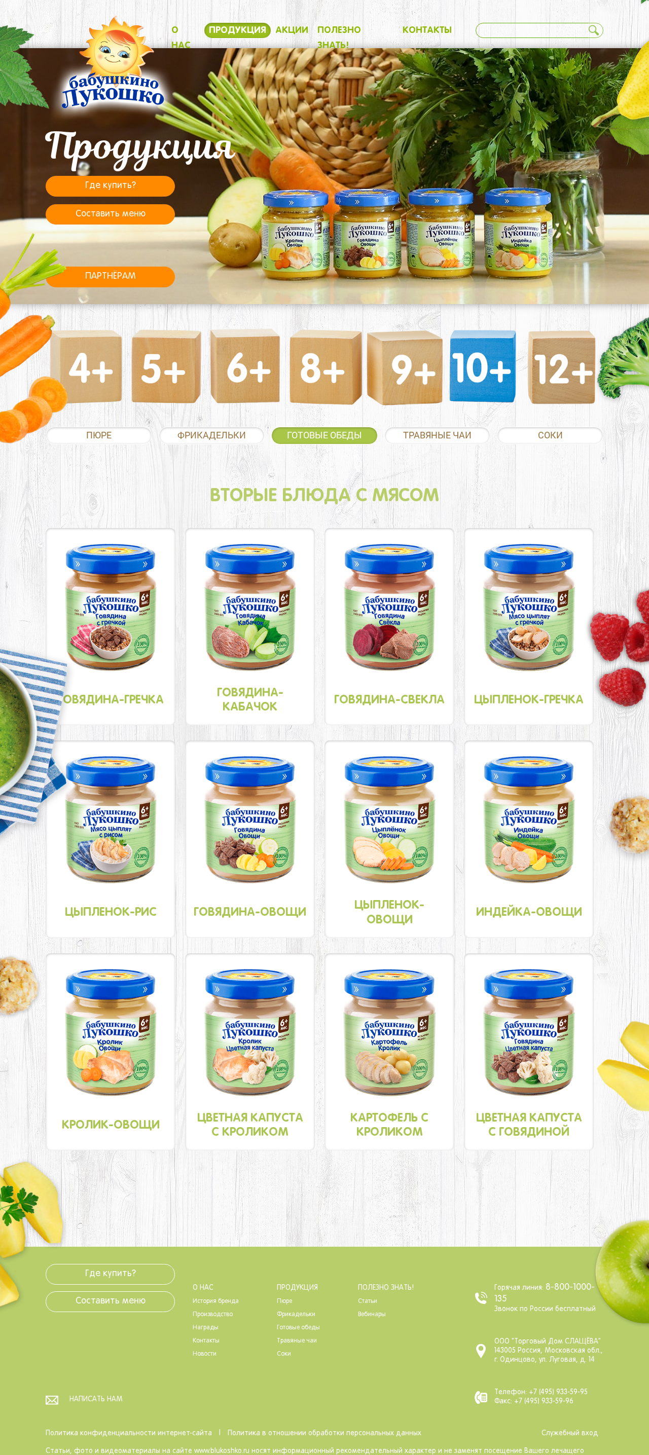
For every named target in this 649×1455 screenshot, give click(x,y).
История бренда (216, 1301)
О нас (203, 1288)
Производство (213, 1315)
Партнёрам (110, 276)
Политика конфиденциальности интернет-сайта (129, 1433)
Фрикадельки (211, 435)
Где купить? (110, 185)
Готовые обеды (324, 435)
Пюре (99, 435)
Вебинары (372, 1315)
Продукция (237, 30)
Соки (550, 435)
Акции (291, 30)
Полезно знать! (386, 1288)
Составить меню (111, 214)
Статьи (367, 1301)
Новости (205, 1354)
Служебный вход (570, 1433)
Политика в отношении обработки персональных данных (324, 1433)
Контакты (427, 30)
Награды (206, 1328)
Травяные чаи (437, 435)
